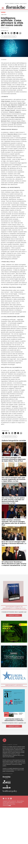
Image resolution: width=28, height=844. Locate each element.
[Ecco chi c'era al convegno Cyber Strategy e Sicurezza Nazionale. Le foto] (14, 533)
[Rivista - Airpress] (14, 781)
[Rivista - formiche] (14, 777)
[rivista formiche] (14, 703)
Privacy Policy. (12, 804)
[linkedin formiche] (11, 798)
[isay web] (9, 805)
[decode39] (14, 786)
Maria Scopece (5, 27)
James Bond (3, 14)
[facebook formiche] (3, 798)
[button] (3, 7)
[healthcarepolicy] (14, 791)
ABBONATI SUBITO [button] (14, 615)
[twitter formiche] (6, 798)
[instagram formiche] (8, 798)
